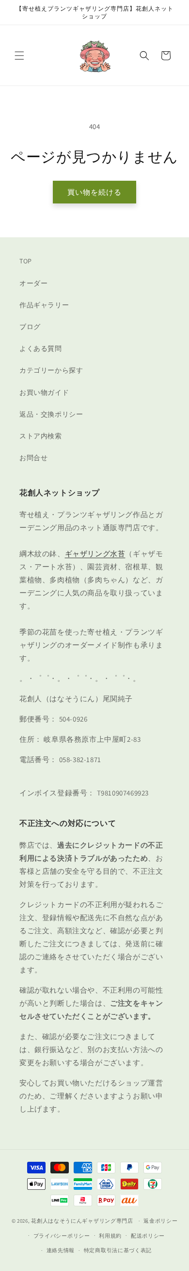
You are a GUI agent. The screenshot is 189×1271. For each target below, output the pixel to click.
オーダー (33, 283)
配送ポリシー (148, 1235)
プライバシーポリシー (61, 1235)
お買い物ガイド (44, 392)
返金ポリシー (160, 1220)
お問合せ (33, 457)
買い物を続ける (94, 192)
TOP (25, 261)
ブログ (30, 326)
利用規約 (110, 1235)
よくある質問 (40, 348)
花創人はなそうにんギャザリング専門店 (82, 1220)
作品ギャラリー (44, 305)
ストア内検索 (40, 436)
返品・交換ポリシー (51, 414)
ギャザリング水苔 (95, 553)
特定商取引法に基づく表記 (118, 1250)
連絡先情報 (61, 1250)
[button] (19, 55)
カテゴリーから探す (51, 370)
